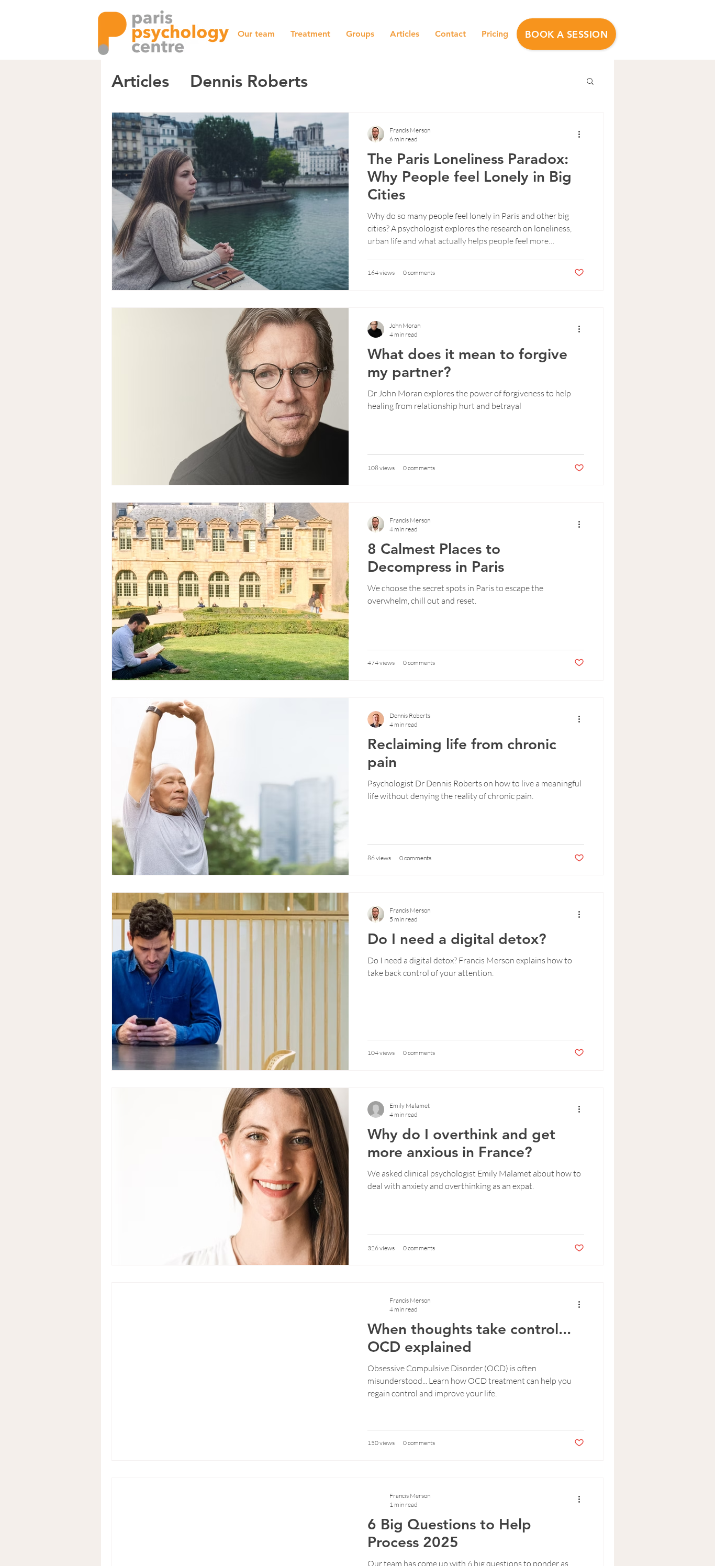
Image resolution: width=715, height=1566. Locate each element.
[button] (566, 34)
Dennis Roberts (249, 80)
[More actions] (582, 134)
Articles (140, 80)
